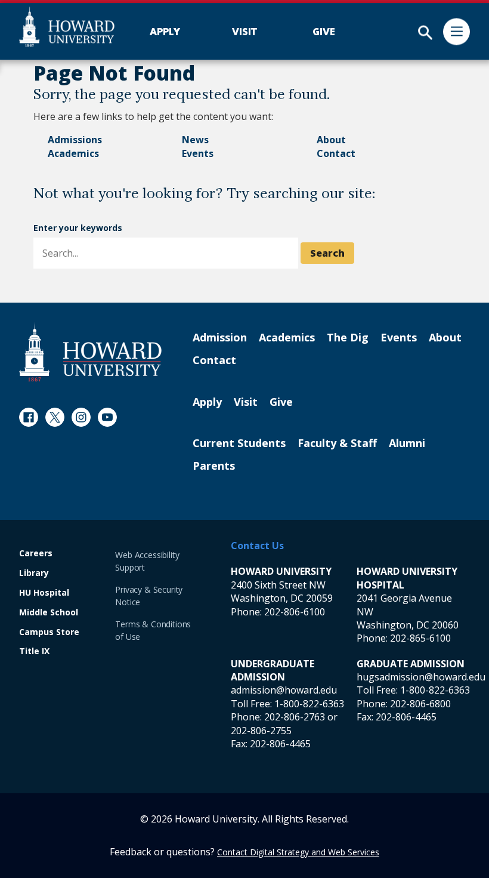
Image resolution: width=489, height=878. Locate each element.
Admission (220, 337)
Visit (246, 402)
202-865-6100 (420, 638)
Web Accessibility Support (147, 561)
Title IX (34, 651)
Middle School (48, 613)
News (195, 139)
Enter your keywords (77, 227)
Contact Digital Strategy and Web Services (298, 852)
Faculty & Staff (337, 443)
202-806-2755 (261, 730)
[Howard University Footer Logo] (90, 351)
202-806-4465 (280, 743)
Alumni (407, 443)
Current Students (239, 443)
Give (281, 402)
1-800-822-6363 (309, 703)
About (331, 139)
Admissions (75, 139)
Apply (207, 402)
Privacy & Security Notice (148, 596)
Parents (214, 466)
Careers (35, 554)
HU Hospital (44, 593)
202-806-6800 (420, 703)
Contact (336, 153)
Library (34, 573)
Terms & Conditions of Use (153, 630)
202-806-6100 (294, 611)
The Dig (348, 337)
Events (197, 153)
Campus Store (49, 632)
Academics (73, 153)
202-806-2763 (294, 716)
